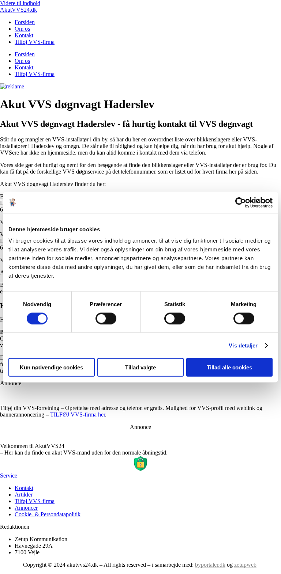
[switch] (105, 318)
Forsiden (25, 22)
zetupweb (245, 565)
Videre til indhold (20, 3)
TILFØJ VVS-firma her (77, 414)
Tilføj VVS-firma (35, 42)
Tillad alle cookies (229, 367)
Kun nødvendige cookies (51, 367)
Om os (22, 29)
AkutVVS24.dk (18, 10)
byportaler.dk (210, 565)
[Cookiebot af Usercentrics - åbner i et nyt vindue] (241, 202)
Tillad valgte (140, 367)
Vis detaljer (243, 345)
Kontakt (24, 35)
